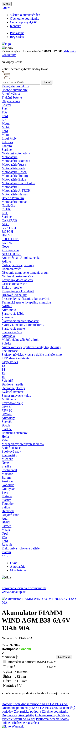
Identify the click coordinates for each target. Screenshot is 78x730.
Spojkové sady (11, 451)
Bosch (6, 425)
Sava (5, 492)
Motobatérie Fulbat (14, 202)
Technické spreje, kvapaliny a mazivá (26, 302)
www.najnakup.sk (14, 592)
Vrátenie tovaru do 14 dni (18, 719)
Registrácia (17, 37)
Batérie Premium (13, 198)
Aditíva (6, 261)
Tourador (8, 503)
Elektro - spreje (12, 287)
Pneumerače (10, 351)
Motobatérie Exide (14, 179)
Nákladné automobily (16, 153)
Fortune (7, 496)
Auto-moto (9, 310)
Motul (6, 123)
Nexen (6, 462)
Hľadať (47, 82)
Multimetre (9, 399)
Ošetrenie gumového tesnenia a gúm (25, 272)
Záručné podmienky (55, 711)
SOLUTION (10, 239)
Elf (4, 120)
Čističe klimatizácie (14, 283)
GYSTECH (9, 228)
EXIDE (7, 243)
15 (3, 373)
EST (5, 213)
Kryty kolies (10, 362)
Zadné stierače (11, 447)
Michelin (7, 459)
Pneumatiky (9, 455)
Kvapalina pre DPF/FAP (18, 291)
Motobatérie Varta (13, 168)
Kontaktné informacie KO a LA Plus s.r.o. (40, 704)
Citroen (6, 526)
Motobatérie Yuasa (14, 164)
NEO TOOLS (11, 254)
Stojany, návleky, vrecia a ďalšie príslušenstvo (32, 354)
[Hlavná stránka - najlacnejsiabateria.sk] (6, 44)
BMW (6, 522)
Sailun (6, 507)
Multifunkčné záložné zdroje (20, 339)
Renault (7, 544)
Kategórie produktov (15, 86)
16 (3, 377)
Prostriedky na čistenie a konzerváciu (26, 298)
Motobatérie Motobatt (16, 161)
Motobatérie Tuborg (15, 175)
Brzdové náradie (12, 384)
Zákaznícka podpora (27, 711)
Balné (11, 667)
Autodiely (8, 418)
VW (4, 537)
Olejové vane (10, 515)
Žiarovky (8, 317)
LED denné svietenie (15, 358)
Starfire (6, 466)
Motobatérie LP (12, 187)
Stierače (7, 421)
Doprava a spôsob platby (18, 715)
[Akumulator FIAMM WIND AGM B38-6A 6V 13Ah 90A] (39, 602)
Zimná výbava (11, 93)
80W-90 (7, 414)
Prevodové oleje (12, 403)
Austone (7, 481)
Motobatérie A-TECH (16, 190)
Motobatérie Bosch (14, 172)
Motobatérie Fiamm (14, 194)
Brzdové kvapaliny (14, 295)
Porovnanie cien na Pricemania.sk (24, 588)
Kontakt (15, 26)
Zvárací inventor (12, 392)
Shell (5, 108)
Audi (5, 518)
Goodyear (8, 488)
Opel (5, 533)
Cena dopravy (23, 22)
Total (5, 112)
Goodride (8, 485)
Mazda (6, 529)
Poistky (6, 343)
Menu (6, 3)
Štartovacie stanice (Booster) (20, 321)
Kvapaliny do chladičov (17, 280)
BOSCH (7, 231)
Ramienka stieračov (14, 433)
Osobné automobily (14, 90)
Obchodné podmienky (24, 18)
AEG (5, 224)
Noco (5, 246)
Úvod (13, 563)
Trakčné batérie (12, 97)
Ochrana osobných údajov (52, 715)
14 (3, 369)
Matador (7, 474)
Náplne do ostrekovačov (18, 276)
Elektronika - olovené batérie (21, 548)
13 (3, 365)
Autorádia (8, 336)
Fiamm (6, 552)
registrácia (32, 722)
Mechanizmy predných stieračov (23, 444)
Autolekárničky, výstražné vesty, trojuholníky (31, 347)
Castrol (6, 105)
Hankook (8, 511)
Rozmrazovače (11, 269)
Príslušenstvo (10, 250)
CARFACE (9, 220)
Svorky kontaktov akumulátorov (23, 324)
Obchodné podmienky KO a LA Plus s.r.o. (30, 708)
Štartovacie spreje (13, 328)
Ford (5, 116)
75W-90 (7, 410)
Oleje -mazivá (11, 101)
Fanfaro (7, 146)
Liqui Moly (9, 138)
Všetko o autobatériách (25, 15)
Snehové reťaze (12, 332)
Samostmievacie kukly (16, 395)
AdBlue (7, 306)
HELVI (7, 235)
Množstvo (8, 657)
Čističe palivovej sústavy (18, 265)
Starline (7, 149)
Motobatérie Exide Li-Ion (18, 183)
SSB (5, 556)
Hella (5, 436)
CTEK (6, 209)
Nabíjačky (8, 205)
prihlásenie (18, 722)
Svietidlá (7, 380)
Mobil (6, 127)
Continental (9, 470)
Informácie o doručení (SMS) (26, 662)
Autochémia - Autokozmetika (21, 257)
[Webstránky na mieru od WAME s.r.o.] (13, 726)
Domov (7, 704)
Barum (6, 477)
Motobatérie (9, 157)
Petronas (7, 142)
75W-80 (7, 406)
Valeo (5, 440)
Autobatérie (17, 566)
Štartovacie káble (13, 313)
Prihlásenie (17, 33)
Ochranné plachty (13, 388)
